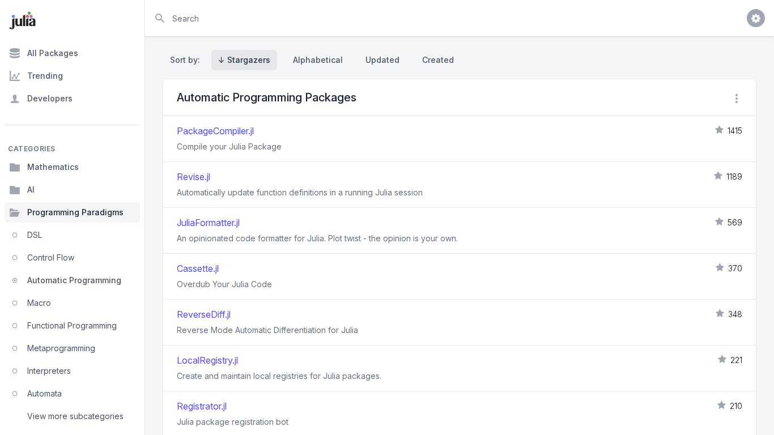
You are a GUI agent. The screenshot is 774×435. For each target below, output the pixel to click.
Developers (50, 98)
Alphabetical (318, 60)
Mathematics (53, 167)
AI (31, 189)
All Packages (52, 53)
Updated (382, 60)
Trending (45, 75)
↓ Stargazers (244, 60)
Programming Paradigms (75, 212)
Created (438, 60)
